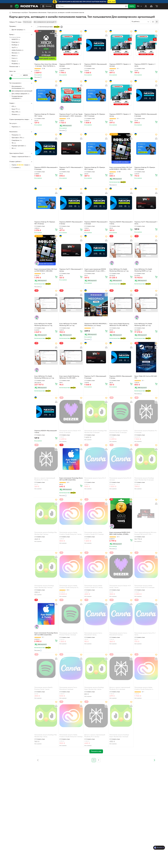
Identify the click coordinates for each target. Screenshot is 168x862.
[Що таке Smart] (62, 27)
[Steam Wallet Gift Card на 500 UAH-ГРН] (146, 357)
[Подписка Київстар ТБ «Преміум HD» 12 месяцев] (96, 95)
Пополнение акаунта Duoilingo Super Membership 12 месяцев (144, 479)
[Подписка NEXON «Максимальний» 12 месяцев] (96, 45)
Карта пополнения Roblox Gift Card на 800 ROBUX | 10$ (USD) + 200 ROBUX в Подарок (120, 168)
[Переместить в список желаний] (56, 31)
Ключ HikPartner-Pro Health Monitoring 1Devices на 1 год (43, 324)
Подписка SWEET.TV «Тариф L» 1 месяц (144, 65)
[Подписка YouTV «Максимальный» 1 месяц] (146, 203)
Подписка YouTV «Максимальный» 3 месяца (70, 270)
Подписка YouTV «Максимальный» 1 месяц (145, 222)
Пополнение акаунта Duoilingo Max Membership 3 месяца (45, 533)
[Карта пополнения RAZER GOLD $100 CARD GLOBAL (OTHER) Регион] (121, 513)
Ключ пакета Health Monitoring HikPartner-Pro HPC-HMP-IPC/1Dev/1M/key (69, 377)
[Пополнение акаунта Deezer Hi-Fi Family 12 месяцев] (71, 411)
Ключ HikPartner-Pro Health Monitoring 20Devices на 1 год (118, 270)
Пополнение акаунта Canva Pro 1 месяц (144, 634)
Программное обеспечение (37, 12)
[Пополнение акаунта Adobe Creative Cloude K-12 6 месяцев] (146, 566)
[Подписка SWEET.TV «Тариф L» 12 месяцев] (71, 45)
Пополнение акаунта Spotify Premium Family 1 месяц (43, 688)
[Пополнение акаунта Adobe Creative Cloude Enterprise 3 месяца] (71, 715)
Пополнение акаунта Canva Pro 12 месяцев (120, 479)
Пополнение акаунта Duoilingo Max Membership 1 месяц (45, 735)
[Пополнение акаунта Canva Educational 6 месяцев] (71, 668)
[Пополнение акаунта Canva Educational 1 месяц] (96, 614)
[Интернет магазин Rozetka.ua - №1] (26, 6)
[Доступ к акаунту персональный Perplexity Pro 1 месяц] (46, 459)
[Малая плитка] (157, 22)
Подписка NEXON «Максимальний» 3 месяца (120, 377)
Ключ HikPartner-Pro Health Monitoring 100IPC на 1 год (143, 270)
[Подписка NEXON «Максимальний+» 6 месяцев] (96, 203)
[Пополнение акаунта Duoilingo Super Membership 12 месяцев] (146, 459)
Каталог (49, 6)
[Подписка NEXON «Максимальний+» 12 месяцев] (46, 148)
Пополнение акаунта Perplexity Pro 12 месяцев (145, 431)
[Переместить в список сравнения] (56, 35)
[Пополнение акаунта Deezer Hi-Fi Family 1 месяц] (121, 566)
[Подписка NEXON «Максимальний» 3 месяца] (121, 357)
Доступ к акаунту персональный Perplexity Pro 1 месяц (44, 479)
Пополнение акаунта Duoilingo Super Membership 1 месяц (94, 688)
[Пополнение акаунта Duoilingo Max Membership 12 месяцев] (96, 411)
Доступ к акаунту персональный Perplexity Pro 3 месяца (94, 735)
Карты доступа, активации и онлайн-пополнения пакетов (66, 12)
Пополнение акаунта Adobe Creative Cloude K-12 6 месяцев (144, 586)
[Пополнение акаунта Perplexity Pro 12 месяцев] (146, 411)
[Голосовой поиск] (126, 6)
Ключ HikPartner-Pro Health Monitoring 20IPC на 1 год (143, 324)
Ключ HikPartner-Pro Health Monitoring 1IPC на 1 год (68, 324)
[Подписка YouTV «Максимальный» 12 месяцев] (96, 357)
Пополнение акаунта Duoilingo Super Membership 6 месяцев (119, 735)
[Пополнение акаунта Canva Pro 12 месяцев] (121, 459)
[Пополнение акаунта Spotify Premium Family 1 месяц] (46, 668)
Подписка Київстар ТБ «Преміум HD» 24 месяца (44, 222)
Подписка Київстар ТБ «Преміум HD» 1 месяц (44, 115)
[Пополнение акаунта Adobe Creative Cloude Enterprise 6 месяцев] (146, 668)
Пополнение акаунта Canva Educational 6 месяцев (68, 688)
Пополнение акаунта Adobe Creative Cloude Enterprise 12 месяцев (68, 587)
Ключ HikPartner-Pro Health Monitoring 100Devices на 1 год (44, 377)
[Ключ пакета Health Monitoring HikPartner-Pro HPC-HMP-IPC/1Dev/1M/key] (71, 357)
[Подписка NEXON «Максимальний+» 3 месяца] (71, 203)
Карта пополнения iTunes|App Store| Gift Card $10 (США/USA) (71, 479)
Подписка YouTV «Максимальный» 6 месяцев (70, 168)
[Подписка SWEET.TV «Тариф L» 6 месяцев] (121, 45)
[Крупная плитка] (153, 22)
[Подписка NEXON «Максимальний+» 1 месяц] (121, 203)
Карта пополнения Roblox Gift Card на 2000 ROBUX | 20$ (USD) (45, 270)
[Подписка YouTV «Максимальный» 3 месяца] (71, 250)
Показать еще (13, 66)
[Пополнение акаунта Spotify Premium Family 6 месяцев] (71, 614)
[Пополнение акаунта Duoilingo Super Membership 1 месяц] (96, 668)
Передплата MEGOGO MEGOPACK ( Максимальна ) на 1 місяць (95, 324)
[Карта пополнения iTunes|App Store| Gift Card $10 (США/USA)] (71, 459)
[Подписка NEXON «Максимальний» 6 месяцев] (146, 95)
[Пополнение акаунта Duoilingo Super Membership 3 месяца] (46, 566)
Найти (132, 6)
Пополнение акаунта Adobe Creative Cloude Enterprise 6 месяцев (143, 688)
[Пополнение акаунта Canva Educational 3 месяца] (121, 614)
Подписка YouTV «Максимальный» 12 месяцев (95, 377)
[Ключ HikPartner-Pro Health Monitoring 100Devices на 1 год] (46, 357)
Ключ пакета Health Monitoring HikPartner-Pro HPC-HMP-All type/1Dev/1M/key (119, 325)
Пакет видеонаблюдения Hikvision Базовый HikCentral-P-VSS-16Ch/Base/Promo (145, 533)
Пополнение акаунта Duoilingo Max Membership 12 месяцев (95, 431)
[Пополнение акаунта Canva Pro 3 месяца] (96, 459)
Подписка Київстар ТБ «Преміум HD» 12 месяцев (94, 115)
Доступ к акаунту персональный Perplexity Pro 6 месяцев (119, 688)
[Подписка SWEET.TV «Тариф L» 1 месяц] (146, 45)
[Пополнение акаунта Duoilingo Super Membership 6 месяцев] (121, 715)
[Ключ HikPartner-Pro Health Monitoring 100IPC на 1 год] (146, 250)
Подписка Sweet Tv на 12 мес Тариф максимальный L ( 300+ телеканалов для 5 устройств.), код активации (71, 115)
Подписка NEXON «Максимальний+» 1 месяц (121, 222)
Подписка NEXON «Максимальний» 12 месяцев (95, 65)
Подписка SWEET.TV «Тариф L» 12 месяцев (70, 65)
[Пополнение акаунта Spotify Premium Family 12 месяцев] (121, 411)
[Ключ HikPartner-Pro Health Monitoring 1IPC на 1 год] (71, 304)
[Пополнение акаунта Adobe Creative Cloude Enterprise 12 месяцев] (71, 566)
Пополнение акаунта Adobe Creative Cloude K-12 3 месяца (94, 533)
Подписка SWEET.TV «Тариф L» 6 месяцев (120, 65)
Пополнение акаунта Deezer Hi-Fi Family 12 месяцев (70, 431)
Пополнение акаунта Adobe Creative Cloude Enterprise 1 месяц (70, 533)
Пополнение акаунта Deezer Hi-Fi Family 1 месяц (120, 586)
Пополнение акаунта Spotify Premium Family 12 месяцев (118, 431)
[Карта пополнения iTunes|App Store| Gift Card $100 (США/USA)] (46, 614)
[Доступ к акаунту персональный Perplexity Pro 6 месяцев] (121, 668)
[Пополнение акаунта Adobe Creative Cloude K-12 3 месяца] (96, 513)
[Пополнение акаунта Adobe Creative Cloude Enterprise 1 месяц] (71, 513)
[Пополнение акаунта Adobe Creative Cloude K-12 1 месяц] (96, 566)
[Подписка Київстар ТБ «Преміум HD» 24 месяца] (46, 203)
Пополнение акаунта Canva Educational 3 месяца (118, 634)
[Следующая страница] (154, 760)
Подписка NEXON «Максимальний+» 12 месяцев (46, 168)
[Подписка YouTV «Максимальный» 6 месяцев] (71, 148)
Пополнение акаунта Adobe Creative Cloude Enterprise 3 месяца (70, 735)
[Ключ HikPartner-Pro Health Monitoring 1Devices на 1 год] (46, 304)
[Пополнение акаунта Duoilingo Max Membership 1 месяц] (46, 715)
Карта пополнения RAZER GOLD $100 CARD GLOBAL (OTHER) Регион (119, 533)
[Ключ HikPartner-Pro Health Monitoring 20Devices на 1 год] (121, 250)
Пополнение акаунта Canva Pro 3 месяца (95, 479)
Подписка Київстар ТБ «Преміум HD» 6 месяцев (144, 168)
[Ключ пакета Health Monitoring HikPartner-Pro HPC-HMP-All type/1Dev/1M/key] (121, 304)
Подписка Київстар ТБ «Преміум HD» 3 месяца (94, 168)
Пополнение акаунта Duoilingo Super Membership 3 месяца (44, 586)
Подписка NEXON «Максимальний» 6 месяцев (145, 115)
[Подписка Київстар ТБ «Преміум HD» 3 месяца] (96, 148)
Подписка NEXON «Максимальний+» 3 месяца (71, 222)
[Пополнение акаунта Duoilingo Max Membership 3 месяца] (46, 513)
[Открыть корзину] (157, 6)
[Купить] (56, 71)
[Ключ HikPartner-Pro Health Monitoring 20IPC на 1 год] (146, 304)
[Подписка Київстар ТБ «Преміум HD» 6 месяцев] (146, 148)
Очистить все (27, 22)
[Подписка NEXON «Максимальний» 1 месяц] (46, 411)
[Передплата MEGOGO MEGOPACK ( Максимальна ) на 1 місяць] (96, 304)
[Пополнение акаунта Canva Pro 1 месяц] (146, 614)
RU (138, 6)
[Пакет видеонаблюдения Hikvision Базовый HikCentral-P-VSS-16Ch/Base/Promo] (146, 513)
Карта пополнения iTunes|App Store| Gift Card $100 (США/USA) (46, 634)
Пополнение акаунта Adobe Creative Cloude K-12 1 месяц (93, 586)
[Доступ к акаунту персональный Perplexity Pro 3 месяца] (96, 715)
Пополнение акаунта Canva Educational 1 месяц (93, 634)
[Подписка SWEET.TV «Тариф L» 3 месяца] (121, 95)
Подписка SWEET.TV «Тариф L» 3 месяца (120, 115)
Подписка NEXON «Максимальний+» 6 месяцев (96, 222)
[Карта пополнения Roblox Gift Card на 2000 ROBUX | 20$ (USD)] (46, 250)
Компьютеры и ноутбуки (20, 12)
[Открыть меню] (11, 6)
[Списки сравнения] (151, 6)
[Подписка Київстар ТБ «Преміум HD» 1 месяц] (46, 95)
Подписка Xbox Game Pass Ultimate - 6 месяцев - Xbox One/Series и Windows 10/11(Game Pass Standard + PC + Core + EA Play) (45, 65)
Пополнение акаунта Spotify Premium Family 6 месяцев (68, 634)
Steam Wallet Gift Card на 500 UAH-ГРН (145, 377)
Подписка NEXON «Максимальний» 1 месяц (45, 431)
